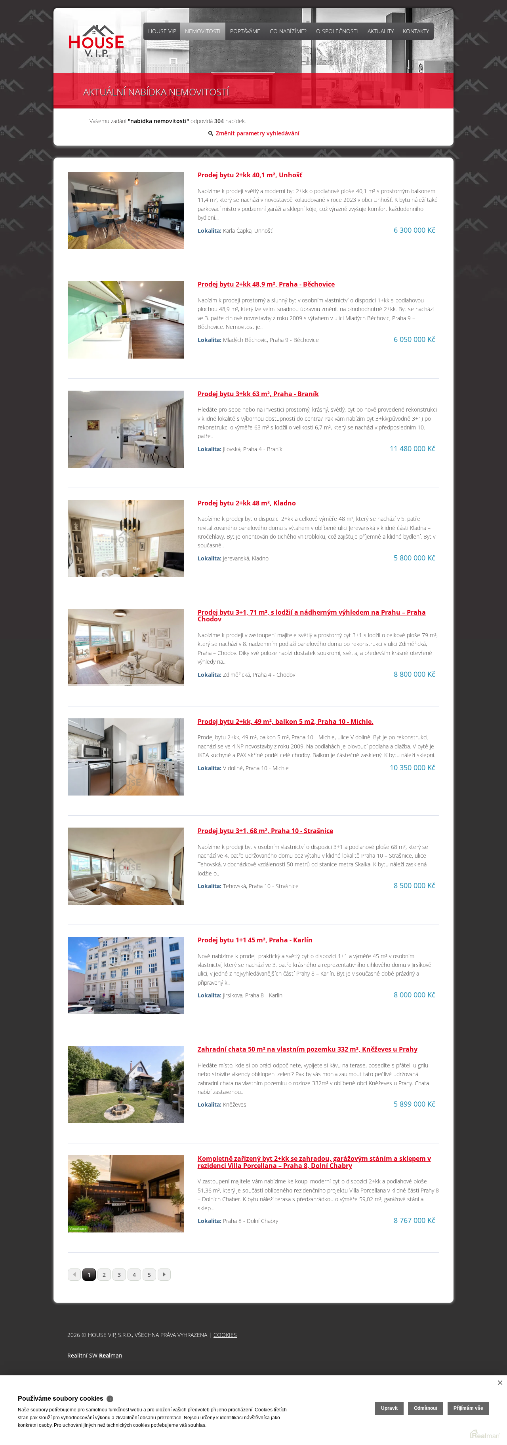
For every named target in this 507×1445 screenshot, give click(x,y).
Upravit (389, 1408)
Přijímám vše (468, 1408)
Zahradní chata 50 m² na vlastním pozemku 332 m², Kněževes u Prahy (307, 1049)
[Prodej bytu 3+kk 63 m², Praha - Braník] (126, 432)
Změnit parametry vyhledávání (257, 133)
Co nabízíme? (288, 31)
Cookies (225, 1335)
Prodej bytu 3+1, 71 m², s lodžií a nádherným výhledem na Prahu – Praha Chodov (312, 616)
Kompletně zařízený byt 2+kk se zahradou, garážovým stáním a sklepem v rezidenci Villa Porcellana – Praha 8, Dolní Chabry (314, 1162)
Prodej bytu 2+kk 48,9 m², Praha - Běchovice (266, 284)
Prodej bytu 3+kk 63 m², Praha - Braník (258, 393)
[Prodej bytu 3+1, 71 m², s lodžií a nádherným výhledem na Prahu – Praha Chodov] (126, 651)
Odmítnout (425, 1408)
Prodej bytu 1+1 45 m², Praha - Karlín (255, 940)
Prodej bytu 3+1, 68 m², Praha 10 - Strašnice (265, 830)
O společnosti (337, 31)
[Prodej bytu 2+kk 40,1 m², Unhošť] (126, 214)
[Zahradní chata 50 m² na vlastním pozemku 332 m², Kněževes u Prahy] (126, 1088)
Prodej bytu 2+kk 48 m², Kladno (247, 503)
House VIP (162, 31)
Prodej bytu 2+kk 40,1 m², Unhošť (250, 175)
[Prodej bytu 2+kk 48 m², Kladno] (126, 541)
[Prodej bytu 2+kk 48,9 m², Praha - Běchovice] (126, 323)
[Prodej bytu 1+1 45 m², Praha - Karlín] (126, 978)
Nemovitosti (203, 31)
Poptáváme (245, 31)
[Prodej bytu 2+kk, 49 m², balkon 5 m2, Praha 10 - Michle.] (126, 760)
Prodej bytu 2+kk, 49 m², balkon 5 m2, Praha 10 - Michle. (286, 721)
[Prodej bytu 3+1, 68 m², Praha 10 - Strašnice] (126, 869)
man (110, 1355)
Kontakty (416, 31)
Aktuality (381, 31)
